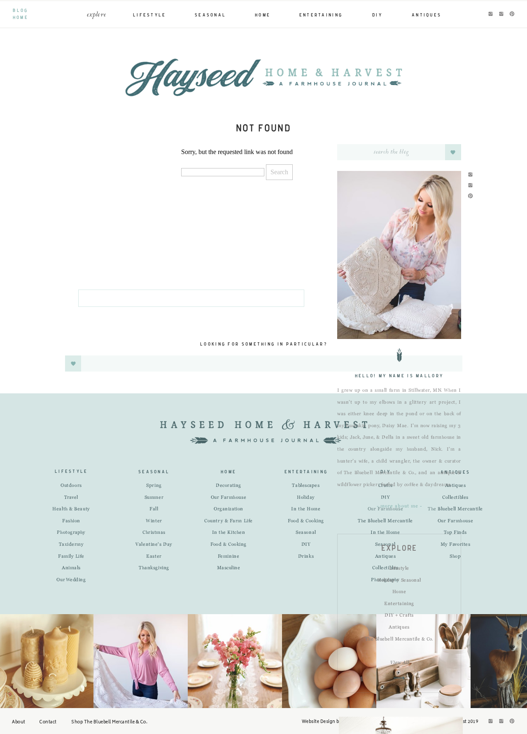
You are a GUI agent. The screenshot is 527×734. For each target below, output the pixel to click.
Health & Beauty (71, 509)
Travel (71, 497)
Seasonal (306, 532)
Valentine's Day (153, 544)
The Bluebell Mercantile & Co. (399, 639)
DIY (385, 497)
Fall (153, 509)
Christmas (154, 532)
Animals (71, 568)
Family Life (71, 556)
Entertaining (399, 604)
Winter (154, 521)
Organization (228, 509)
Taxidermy (71, 544)
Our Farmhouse (228, 497)
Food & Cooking (228, 544)
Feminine (228, 556)
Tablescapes (305, 485)
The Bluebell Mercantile (385, 521)
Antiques (399, 627)
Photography (71, 532)
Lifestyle (399, 568)
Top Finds (455, 532)
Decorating (228, 485)
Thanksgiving (154, 568)
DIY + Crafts (399, 615)
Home (399, 592)
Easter (153, 556)
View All (399, 662)
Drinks (306, 556)
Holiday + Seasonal (399, 580)
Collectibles (455, 497)
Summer (154, 497)
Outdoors (71, 485)
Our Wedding (71, 580)
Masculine (228, 568)
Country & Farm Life (228, 521)
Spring (153, 485)
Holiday (306, 497)
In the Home (385, 532)
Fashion (71, 521)
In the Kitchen (228, 532)
